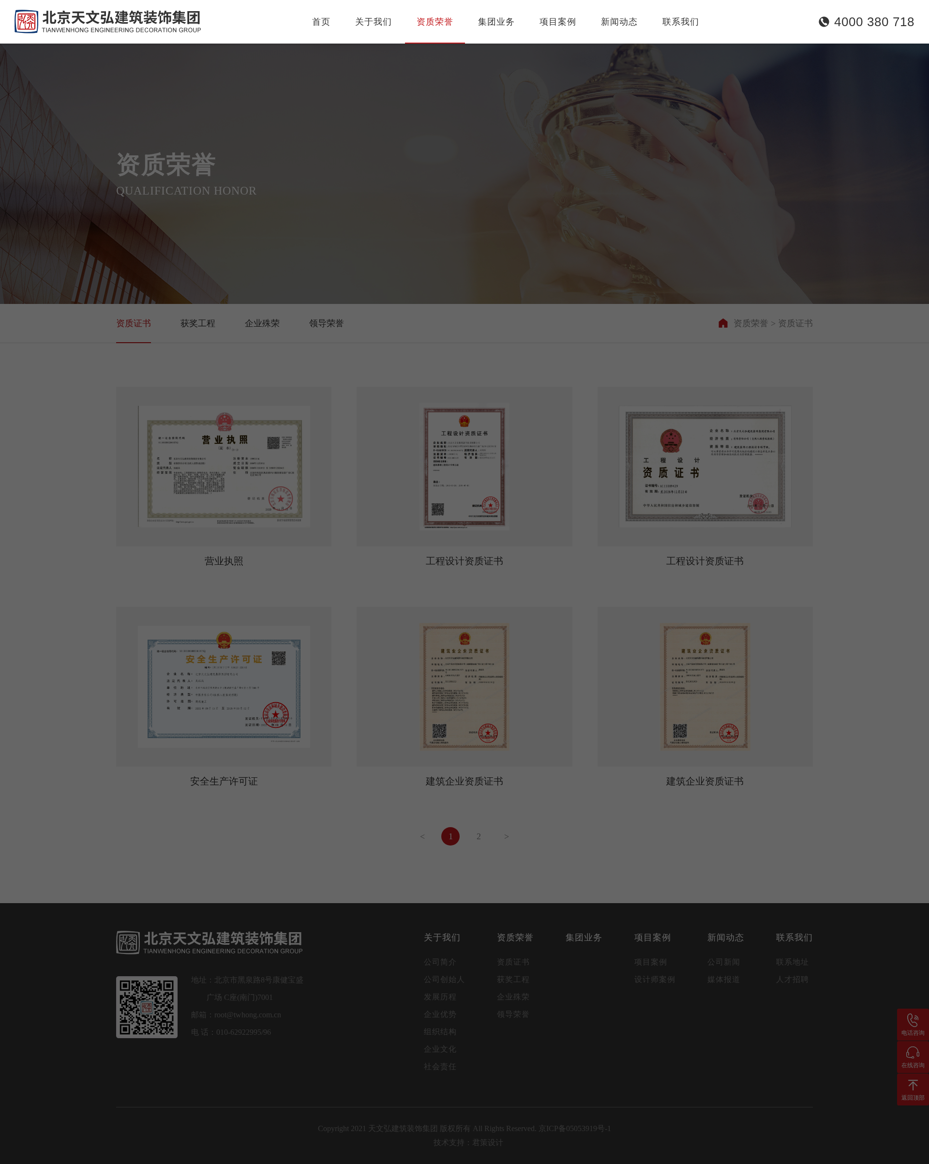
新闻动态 (619, 22)
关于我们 (373, 22)
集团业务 (496, 22)
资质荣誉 (435, 22)
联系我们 (680, 22)
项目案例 (557, 22)
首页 (321, 22)
